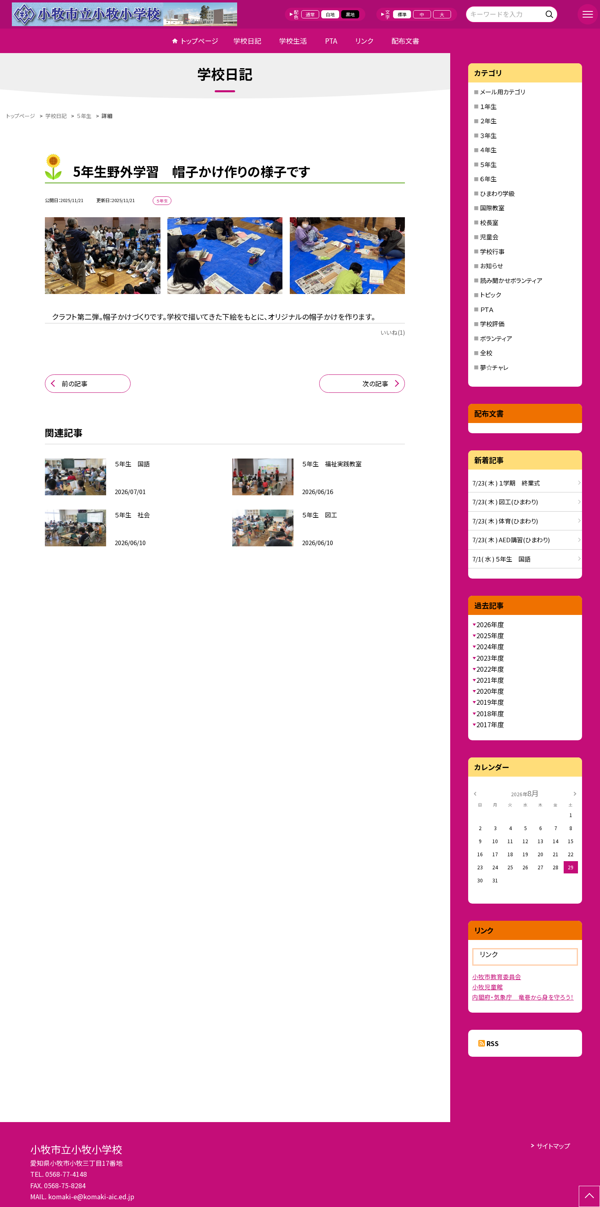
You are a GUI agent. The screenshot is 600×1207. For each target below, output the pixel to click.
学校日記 (247, 41)
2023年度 (490, 658)
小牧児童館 (487, 986)
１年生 (488, 106)
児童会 (489, 236)
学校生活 (293, 41)
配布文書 (405, 41)
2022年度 (490, 669)
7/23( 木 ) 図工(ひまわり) (505, 501)
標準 (402, 14)
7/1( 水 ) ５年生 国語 (501, 559)
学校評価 (492, 323)
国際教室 (492, 207)
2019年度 (490, 702)
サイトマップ (553, 1146)
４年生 (488, 149)
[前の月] (475, 792)
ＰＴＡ (487, 309)
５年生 (488, 164)
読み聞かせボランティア (511, 280)
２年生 (488, 120)
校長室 (489, 222)
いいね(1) (392, 332)
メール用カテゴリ (502, 91)
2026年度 (490, 624)
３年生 (488, 135)
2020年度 (490, 691)
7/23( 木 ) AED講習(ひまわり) (511, 539)
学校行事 (492, 251)
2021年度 (490, 680)
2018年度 (490, 713)
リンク (364, 41)
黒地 (350, 14)
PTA (331, 41)
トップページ (199, 41)
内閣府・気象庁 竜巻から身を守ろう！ (523, 997)
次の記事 (375, 383)
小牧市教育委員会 (496, 976)
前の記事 (74, 383)
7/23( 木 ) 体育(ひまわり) (505, 521)
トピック (490, 294)
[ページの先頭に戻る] (589, 1196)
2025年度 (490, 635)
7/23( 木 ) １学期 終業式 (506, 483)
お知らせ (491, 265)
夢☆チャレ (494, 367)
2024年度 (490, 646)
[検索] (550, 13)
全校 (486, 352)
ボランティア (496, 338)
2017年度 (490, 724)
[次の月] (574, 792)
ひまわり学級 (497, 193)
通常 (310, 14)
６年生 (488, 178)
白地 (330, 14)
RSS (493, 1043)
